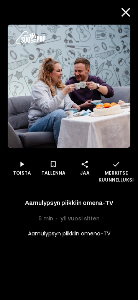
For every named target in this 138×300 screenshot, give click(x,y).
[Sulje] (125, 12)
